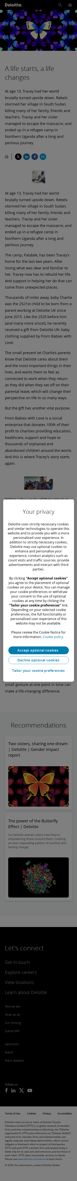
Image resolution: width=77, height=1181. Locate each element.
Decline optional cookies (38, 660)
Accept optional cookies (38, 650)
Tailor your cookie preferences (38, 670)
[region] (38, 590)
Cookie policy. (53, 637)
